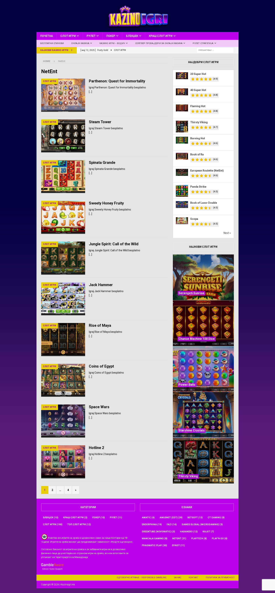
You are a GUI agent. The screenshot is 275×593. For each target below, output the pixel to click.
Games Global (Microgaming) (202, 524)
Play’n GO (219, 538)
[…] (90, 91)
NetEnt (179, 538)
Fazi (172, 524)
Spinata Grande (102, 162)
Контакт (193, 577)
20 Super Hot (198, 73)
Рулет (91, 35)
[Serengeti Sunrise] (203, 277)
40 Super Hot (198, 90)
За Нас (177, 577)
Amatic (148, 517)
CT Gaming (216, 517)
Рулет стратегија (203, 43)
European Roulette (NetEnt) (207, 170)
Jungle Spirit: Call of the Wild (113, 244)
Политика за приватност (220, 577)
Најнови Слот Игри (203, 246)
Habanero (189, 531)
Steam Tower (100, 122)
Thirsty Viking (199, 122)
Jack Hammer (101, 285)
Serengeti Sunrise (191, 293)
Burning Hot (197, 138)
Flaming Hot (197, 106)
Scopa (194, 218)
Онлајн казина (80, 43)
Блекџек (132, 35)
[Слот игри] (63, 95)
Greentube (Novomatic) (158, 531)
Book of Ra (197, 154)
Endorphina (152, 524)
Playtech (199, 538)
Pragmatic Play (154, 545)
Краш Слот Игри (160, 35)
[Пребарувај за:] (215, 49)
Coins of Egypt (101, 366)
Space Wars (99, 407)
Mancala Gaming (154, 538)
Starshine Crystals (191, 430)
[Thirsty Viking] (203, 460)
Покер (110, 35)
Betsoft (195, 517)
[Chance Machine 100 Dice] (203, 323)
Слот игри (68, 35)
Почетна (46, 35)
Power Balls (186, 384)
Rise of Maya (100, 325)
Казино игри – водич (112, 43)
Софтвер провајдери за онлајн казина (158, 43)
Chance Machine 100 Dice (196, 339)
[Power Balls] (203, 369)
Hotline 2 (96, 447)
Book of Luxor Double (203, 202)
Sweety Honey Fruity (106, 203)
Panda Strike (198, 186)
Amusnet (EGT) (171, 517)
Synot (178, 545)
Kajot (208, 531)
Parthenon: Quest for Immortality (117, 81)
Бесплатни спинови (52, 43)
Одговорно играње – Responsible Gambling (141, 577)
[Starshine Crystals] (203, 415)
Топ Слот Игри (79, 524)
